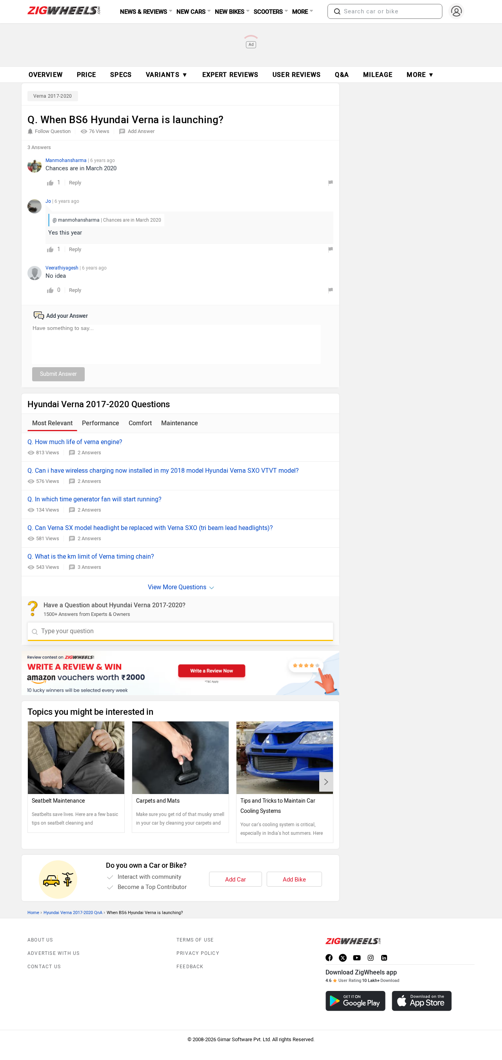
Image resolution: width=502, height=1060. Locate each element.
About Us (40, 940)
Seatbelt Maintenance (58, 801)
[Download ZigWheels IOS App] (422, 1001)
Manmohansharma (66, 160)
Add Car (235, 879)
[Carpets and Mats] (180, 757)
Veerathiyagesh (62, 268)
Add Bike (294, 879)
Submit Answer (58, 374)
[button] (337, 11)
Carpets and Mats (158, 801)
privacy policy (197, 953)
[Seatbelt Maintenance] (76, 757)
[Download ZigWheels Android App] (356, 1001)
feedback (190, 966)
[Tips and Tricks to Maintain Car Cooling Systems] (284, 757)
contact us (44, 966)
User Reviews (297, 74)
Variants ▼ (167, 74)
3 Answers (89, 567)
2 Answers (89, 452)
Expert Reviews (230, 74)
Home (33, 912)
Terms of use (195, 940)
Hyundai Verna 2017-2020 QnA (73, 912)
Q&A (342, 74)
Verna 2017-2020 (52, 96)
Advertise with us (53, 953)
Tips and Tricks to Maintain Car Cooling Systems (277, 806)
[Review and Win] (180, 673)
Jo (48, 201)
